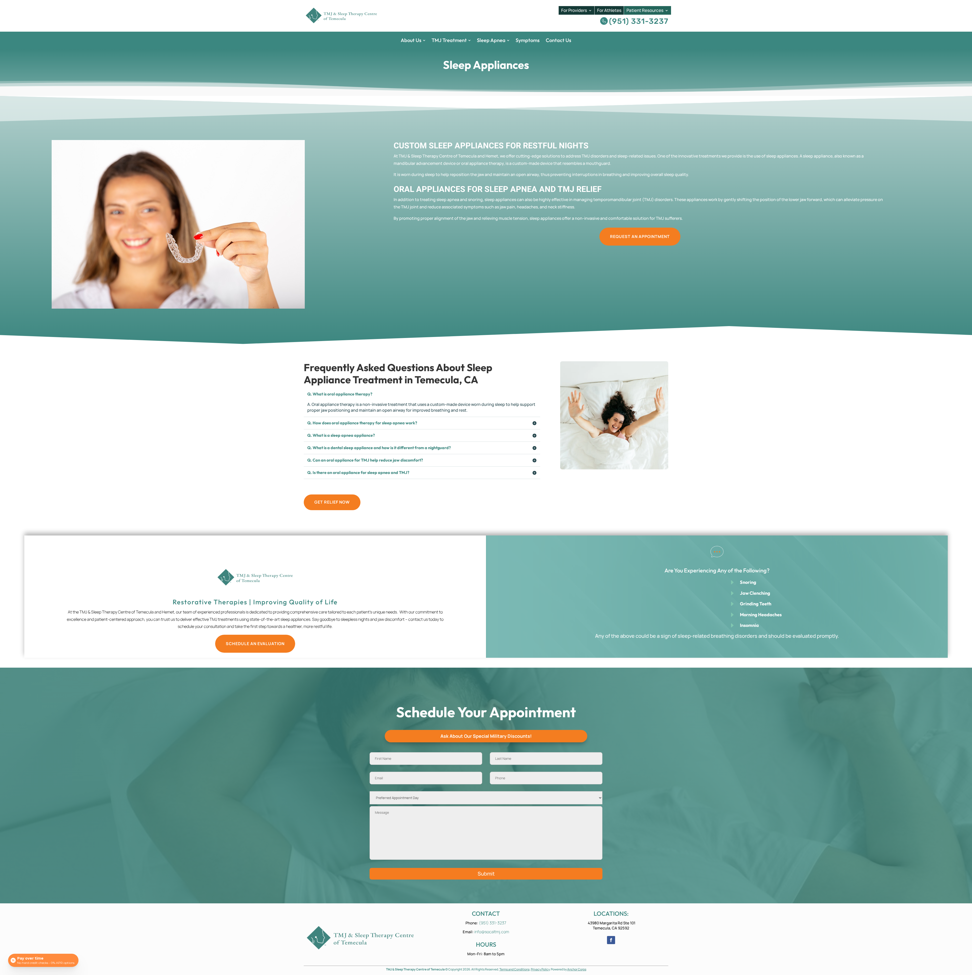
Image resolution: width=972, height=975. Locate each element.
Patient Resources (644, 10)
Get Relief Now (332, 502)
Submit (486, 873)
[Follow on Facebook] (611, 940)
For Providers (574, 10)
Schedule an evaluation (255, 643)
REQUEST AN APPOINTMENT (640, 236)
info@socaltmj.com (491, 931)
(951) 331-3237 (638, 21)
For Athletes (609, 10)
